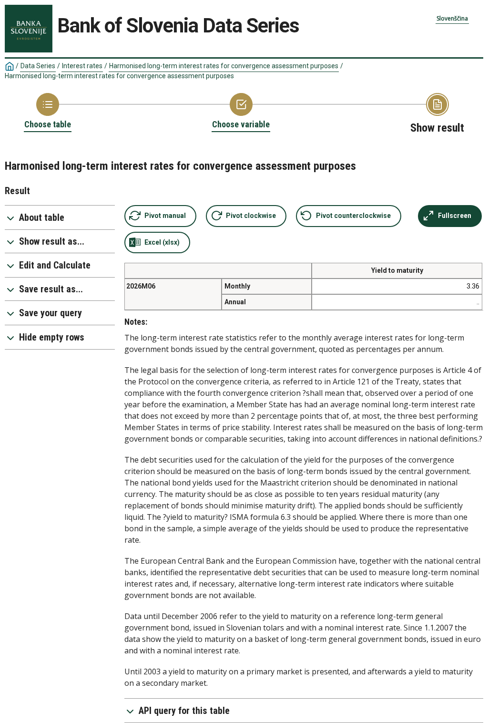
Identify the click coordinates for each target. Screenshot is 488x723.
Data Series (37, 66)
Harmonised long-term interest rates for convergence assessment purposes (223, 66)
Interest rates (82, 66)
